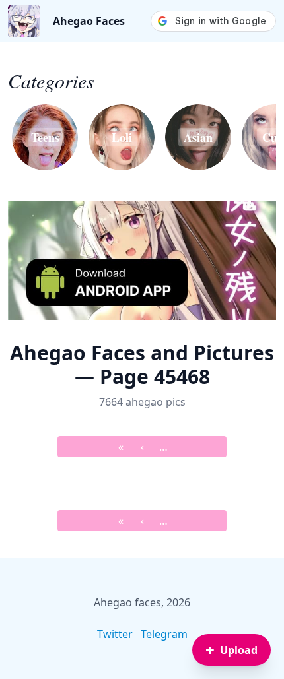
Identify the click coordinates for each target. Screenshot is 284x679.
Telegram (164, 634)
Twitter (115, 634)
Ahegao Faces (89, 21)
